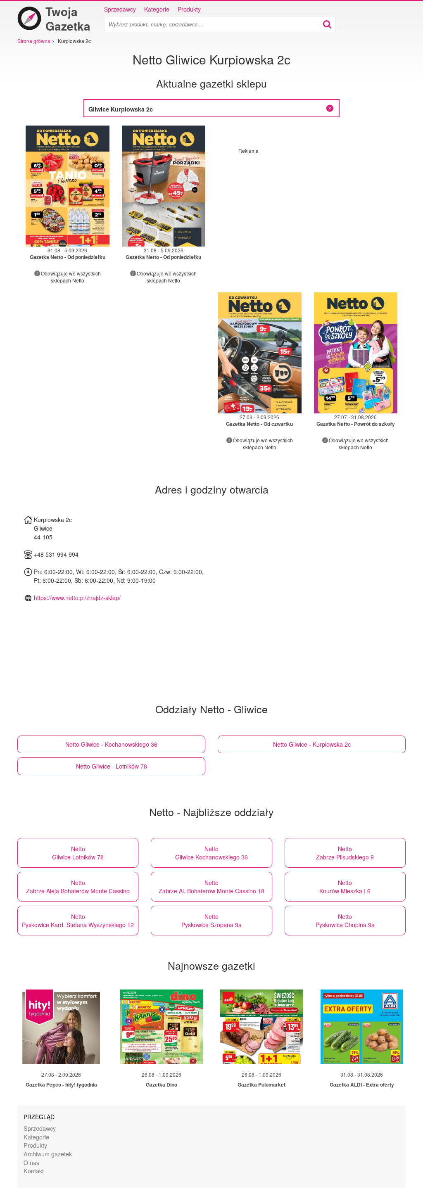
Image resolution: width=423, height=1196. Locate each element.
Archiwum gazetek (48, 1153)
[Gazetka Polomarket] (261, 1027)
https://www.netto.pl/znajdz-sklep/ (77, 597)
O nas (31, 1162)
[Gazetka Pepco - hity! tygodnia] (61, 1027)
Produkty (189, 9)
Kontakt (34, 1170)
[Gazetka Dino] (161, 1027)
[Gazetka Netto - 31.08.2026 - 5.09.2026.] (67, 186)
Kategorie (156, 9)
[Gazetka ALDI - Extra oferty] (362, 1027)
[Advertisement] (307, 212)
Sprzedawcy (120, 9)
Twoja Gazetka (67, 18)
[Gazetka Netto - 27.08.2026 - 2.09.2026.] (260, 352)
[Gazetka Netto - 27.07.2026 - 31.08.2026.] (356, 352)
